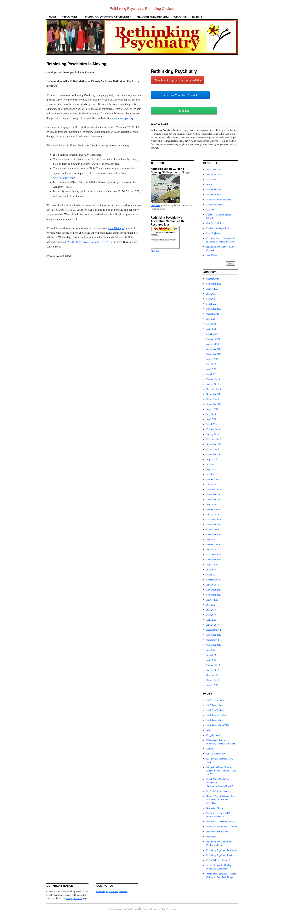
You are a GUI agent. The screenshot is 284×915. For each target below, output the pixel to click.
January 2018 (212, 434)
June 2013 (211, 609)
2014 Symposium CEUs (217, 725)
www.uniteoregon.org (121, 118)
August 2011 (212, 684)
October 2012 (212, 639)
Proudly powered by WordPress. (122, 908)
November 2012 (213, 634)
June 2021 (211, 293)
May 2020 (211, 323)
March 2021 (212, 303)
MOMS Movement (215, 204)
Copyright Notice (74, 898)
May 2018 (211, 414)
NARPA (210, 209)
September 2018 (213, 404)
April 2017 (211, 469)
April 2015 (211, 539)
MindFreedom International (218, 199)
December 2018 (213, 388)
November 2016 (213, 494)
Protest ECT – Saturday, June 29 (221, 821)
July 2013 (210, 604)
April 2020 (211, 328)
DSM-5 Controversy (215, 753)
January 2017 (212, 484)
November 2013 (213, 589)
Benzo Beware (213, 169)
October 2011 (212, 679)
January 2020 (212, 343)
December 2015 (213, 519)
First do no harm (214, 174)
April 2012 (211, 659)
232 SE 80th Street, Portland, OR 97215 (89, 242)
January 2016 (212, 514)
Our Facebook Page (215, 223)
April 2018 (211, 419)
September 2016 (213, 499)
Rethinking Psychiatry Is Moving (221, 850)
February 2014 (213, 579)
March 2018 (212, 424)
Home (52, 16)
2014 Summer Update (216, 714)
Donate (209, 748)
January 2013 (212, 624)
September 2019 (213, 353)
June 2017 (211, 464)
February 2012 (213, 664)
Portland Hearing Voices (217, 228)
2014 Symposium (214, 720)
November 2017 (213, 444)
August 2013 (212, 599)
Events (197, 16)
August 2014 (212, 564)
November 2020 (213, 308)
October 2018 (212, 398)
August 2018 (212, 409)
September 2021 (213, 283)
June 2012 (211, 654)
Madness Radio (213, 194)
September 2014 (213, 559)
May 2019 (211, 363)
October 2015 (212, 529)
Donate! (184, 110)
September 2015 (213, 534)
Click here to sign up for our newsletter (177, 80)
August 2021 (212, 288)
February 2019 (213, 378)
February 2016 (213, 509)
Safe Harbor (212, 255)
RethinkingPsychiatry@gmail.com (111, 891)
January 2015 (212, 549)
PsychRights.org (214, 233)
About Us (180, 16)
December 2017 (213, 439)
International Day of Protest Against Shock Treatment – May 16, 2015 (221, 770)
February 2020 (213, 338)
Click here (155, 205)
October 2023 (212, 278)
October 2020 (212, 313)
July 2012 (210, 649)
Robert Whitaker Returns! (218, 860)
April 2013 (211, 619)
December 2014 (213, 554)
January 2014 (212, 584)
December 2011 (213, 674)
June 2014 (211, 569)
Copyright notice (214, 735)
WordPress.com (168, 908)
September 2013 (213, 594)
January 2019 (212, 383)
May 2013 (211, 614)
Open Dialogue (116, 228)
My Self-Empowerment (217, 790)
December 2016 (213, 489)
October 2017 (212, 449)
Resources (69, 16)
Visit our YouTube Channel (180, 95)
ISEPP (209, 184)
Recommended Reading (152, 16)
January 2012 (212, 669)
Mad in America (213, 189)
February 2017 (213, 479)
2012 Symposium (214, 704)
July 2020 (210, 318)
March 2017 (212, 474)
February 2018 (213, 429)
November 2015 (213, 524)
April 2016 (211, 504)
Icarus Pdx (211, 179)
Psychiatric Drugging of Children (107, 16)
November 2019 (213, 348)
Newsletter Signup (214, 807)
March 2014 (212, 574)
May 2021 (211, 298)
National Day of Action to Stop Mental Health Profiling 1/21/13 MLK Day (221, 799)
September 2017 (213, 454)
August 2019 (212, 358)
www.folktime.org (63, 177)
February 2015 (213, 544)
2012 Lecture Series (215, 699)
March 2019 (212, 373)
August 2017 (212, 459)
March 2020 (212, 333)
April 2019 (211, 368)
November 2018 (213, 393)
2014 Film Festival (215, 709)
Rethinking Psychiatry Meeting (220, 855)
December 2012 (213, 629)
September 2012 (213, 644)
